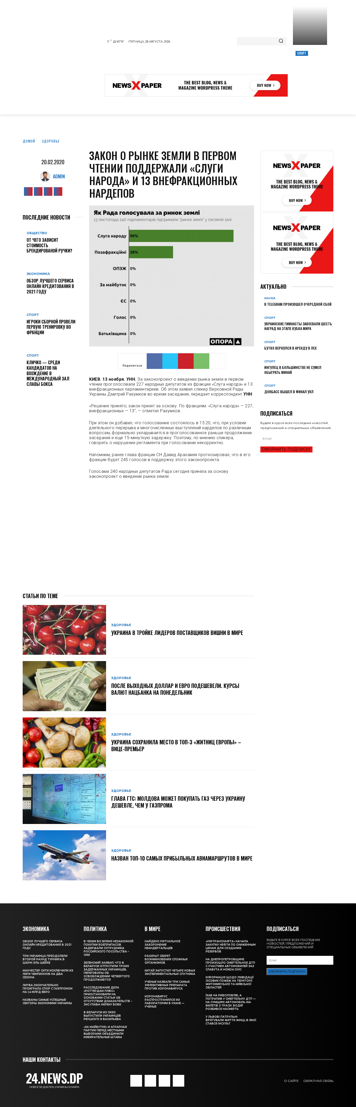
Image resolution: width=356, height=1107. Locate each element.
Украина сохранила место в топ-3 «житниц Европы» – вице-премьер (176, 745)
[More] (217, 361)
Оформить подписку (286, 449)
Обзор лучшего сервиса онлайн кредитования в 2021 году (50, 286)
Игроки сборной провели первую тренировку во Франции (51, 327)
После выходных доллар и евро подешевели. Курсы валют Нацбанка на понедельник (175, 689)
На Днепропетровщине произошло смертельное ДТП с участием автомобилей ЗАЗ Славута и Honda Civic (230, 964)
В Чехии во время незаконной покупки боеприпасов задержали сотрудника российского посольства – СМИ (108, 948)
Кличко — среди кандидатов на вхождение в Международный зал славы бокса (48, 373)
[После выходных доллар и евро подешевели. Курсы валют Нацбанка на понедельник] (64, 686)
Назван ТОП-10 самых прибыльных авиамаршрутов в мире (182, 858)
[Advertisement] (199, 61)
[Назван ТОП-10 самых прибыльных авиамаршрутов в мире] (64, 855)
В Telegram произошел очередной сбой (298, 304)
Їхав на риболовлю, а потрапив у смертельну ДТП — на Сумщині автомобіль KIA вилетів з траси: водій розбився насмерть (231, 1002)
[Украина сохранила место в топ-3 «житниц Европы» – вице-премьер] (64, 742)
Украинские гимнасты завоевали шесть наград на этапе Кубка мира (298, 326)
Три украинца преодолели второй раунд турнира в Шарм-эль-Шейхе (45, 959)
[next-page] (264, 400)
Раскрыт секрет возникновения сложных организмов (166, 959)
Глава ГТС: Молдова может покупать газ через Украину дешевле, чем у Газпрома (178, 801)
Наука (269, 298)
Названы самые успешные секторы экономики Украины (47, 1001)
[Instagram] (38, 191)
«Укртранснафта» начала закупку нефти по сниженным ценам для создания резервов (231, 946)
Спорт (301, 53)
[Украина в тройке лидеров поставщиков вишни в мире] (64, 630)
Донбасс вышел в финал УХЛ (289, 391)
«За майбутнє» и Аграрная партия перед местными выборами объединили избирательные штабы (105, 1032)
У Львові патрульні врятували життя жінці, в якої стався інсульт (231, 1020)
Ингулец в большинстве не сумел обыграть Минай (292, 369)
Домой (29, 141)
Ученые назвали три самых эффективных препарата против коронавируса (167, 985)
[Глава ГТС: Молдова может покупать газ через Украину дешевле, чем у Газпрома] (64, 799)
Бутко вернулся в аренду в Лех (290, 348)
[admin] (46, 176)
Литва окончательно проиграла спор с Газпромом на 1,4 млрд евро (47, 989)
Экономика (38, 273)
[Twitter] (48, 191)
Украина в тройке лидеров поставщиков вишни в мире (177, 633)
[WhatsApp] (201, 361)
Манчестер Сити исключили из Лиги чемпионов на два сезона (48, 974)
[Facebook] (28, 191)
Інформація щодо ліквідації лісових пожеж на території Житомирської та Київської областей (230, 982)
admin (59, 176)
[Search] (280, 41)
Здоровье (51, 141)
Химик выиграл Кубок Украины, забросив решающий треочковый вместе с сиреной (309, 71)
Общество (37, 233)
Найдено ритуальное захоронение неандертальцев (162, 945)
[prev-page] (261, 400)
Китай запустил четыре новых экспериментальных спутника (170, 972)
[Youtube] (58, 191)
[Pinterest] (186, 361)
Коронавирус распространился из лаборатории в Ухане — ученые (164, 1001)
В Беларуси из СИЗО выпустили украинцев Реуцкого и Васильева (102, 1016)
